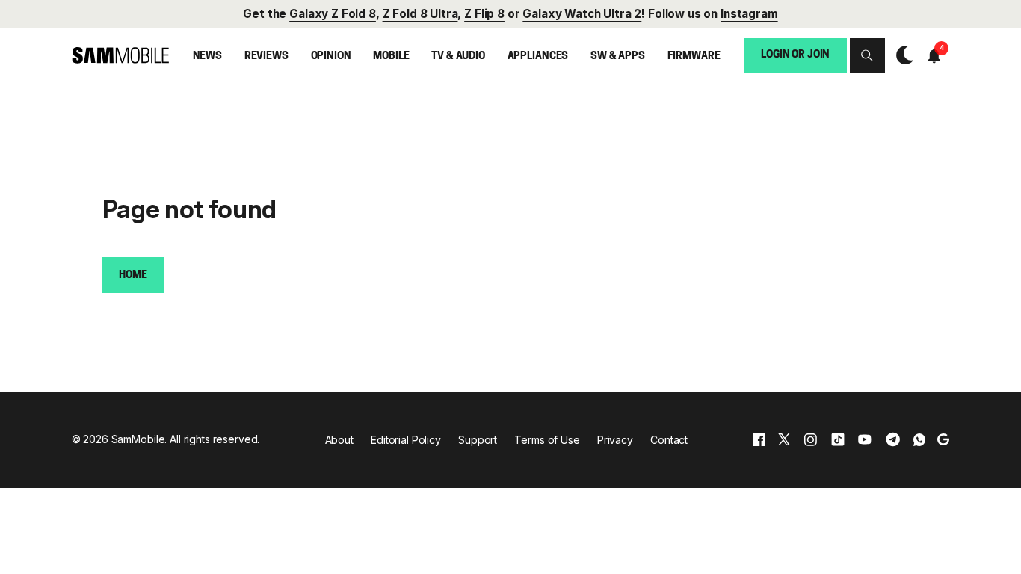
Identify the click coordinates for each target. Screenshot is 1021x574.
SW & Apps (617, 56)
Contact (669, 439)
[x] (784, 439)
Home (132, 275)
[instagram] (810, 439)
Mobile (391, 56)
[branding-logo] (120, 56)
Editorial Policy (406, 439)
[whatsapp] (919, 439)
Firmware (694, 56)
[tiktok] (837, 439)
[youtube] (864, 439)
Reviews (266, 56)
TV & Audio (458, 56)
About (339, 439)
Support (477, 439)
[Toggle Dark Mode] (901, 55)
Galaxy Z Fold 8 (332, 14)
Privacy (615, 439)
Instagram (749, 14)
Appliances (538, 56)
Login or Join (795, 55)
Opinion (331, 56)
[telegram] (893, 439)
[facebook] (759, 439)
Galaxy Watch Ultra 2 (581, 14)
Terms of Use (546, 439)
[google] (943, 439)
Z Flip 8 (484, 14)
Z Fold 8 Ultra (420, 14)
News (207, 56)
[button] (867, 55)
